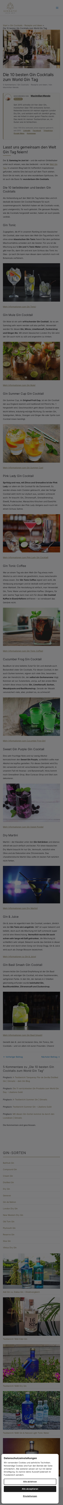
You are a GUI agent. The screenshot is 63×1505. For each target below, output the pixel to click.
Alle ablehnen (30, 1481)
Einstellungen (30, 1496)
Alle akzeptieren (30, 1489)
